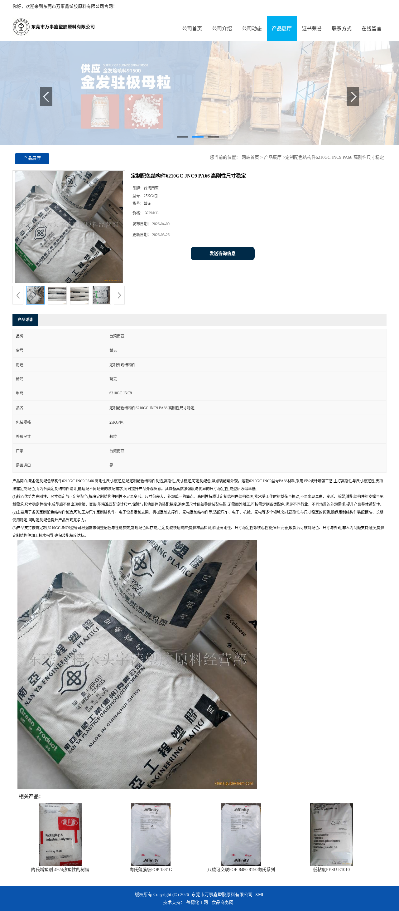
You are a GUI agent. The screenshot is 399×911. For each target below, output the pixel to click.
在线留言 (372, 28)
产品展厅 (282, 28)
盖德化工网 (197, 902)
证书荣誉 (312, 28)
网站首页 (250, 157)
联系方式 (342, 28)
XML (260, 894)
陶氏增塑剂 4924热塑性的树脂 (60, 869)
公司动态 (252, 28)
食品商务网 (222, 902)
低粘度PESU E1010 (331, 869)
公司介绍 (222, 28)
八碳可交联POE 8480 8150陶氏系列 (241, 869)
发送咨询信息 (222, 253)
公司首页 (192, 28)
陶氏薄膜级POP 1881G (150, 869)
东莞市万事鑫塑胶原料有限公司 (221, 894)
